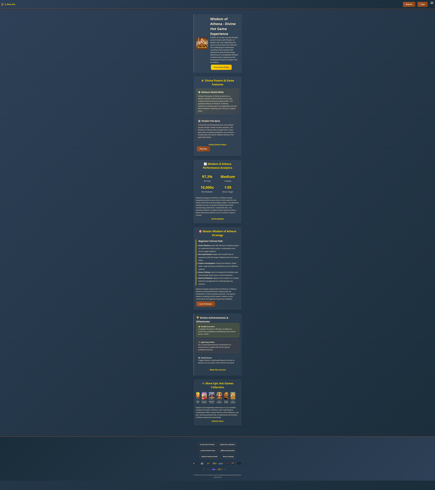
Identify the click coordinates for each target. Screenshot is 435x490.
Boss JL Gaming (228, 456)
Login (422, 4)
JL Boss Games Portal (208, 450)
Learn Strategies (205, 304)
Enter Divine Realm (221, 67)
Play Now (203, 149)
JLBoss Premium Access (209, 456)
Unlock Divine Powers (217, 144)
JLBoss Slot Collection (227, 444)
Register (409, 4)
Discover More (218, 421)
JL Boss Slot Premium (207, 444)
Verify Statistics (217, 219)
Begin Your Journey (218, 369)
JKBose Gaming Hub (227, 450)
